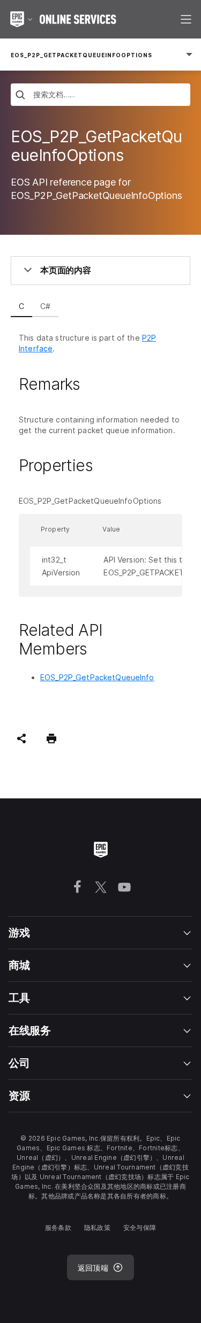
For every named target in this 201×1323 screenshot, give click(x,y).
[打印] (51, 738)
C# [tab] (45, 306)
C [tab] (21, 306)
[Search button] (20, 96)
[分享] (21, 738)
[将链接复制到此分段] (93, 384)
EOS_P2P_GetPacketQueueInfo (97, 677)
